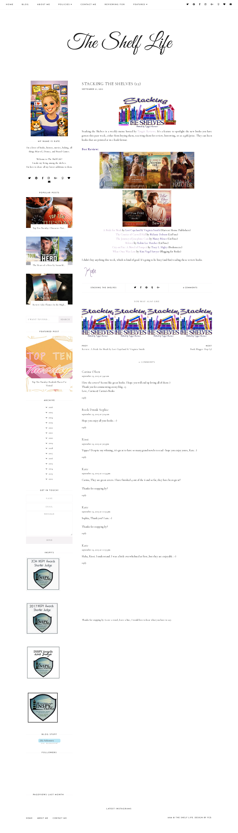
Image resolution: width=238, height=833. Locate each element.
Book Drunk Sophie (95, 410)
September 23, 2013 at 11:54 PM (96, 473)
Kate (85, 469)
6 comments (190, 288)
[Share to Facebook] (141, 288)
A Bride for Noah (112, 230)
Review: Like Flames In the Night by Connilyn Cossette (50, 304)
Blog (25, 5)
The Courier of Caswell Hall (131, 234)
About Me (43, 5)
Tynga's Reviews (146, 131)
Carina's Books (107, 391)
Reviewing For (115, 5)
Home (9, 5)
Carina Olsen (91, 372)
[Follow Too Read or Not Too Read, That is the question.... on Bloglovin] (49, 741)
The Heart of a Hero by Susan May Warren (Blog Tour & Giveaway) (50, 265)
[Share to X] (135, 288)
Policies (64, 5)
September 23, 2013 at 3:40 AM (95, 376)
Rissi (85, 439)
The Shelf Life (184, 818)
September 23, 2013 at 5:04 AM (95, 414)
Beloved (129, 243)
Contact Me (88, 5)
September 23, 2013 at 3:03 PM (95, 444)
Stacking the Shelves (103, 288)
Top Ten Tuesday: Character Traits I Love (50, 228)
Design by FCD (203, 818)
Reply (84, 397)
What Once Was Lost (124, 251)
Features (139, 5)
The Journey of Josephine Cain (132, 238)
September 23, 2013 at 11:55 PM (96, 511)
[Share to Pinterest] (146, 288)
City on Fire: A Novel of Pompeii (129, 247)
